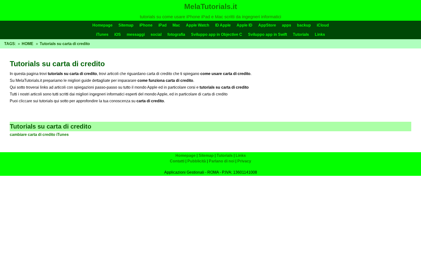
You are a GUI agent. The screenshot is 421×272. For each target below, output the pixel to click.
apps (286, 25)
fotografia (176, 34)
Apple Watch (197, 25)
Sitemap (126, 25)
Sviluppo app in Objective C (216, 34)
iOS (117, 34)
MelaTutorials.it (210, 6)
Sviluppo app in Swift (267, 34)
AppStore (267, 25)
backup (304, 25)
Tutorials (301, 34)
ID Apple (223, 25)
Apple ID (244, 25)
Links (320, 34)
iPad (162, 25)
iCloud (323, 25)
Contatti (177, 161)
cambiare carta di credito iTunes (39, 134)
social (156, 34)
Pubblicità (196, 161)
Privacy (244, 161)
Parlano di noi (221, 161)
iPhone (146, 25)
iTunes (102, 34)
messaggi (136, 34)
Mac (176, 25)
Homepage (102, 25)
